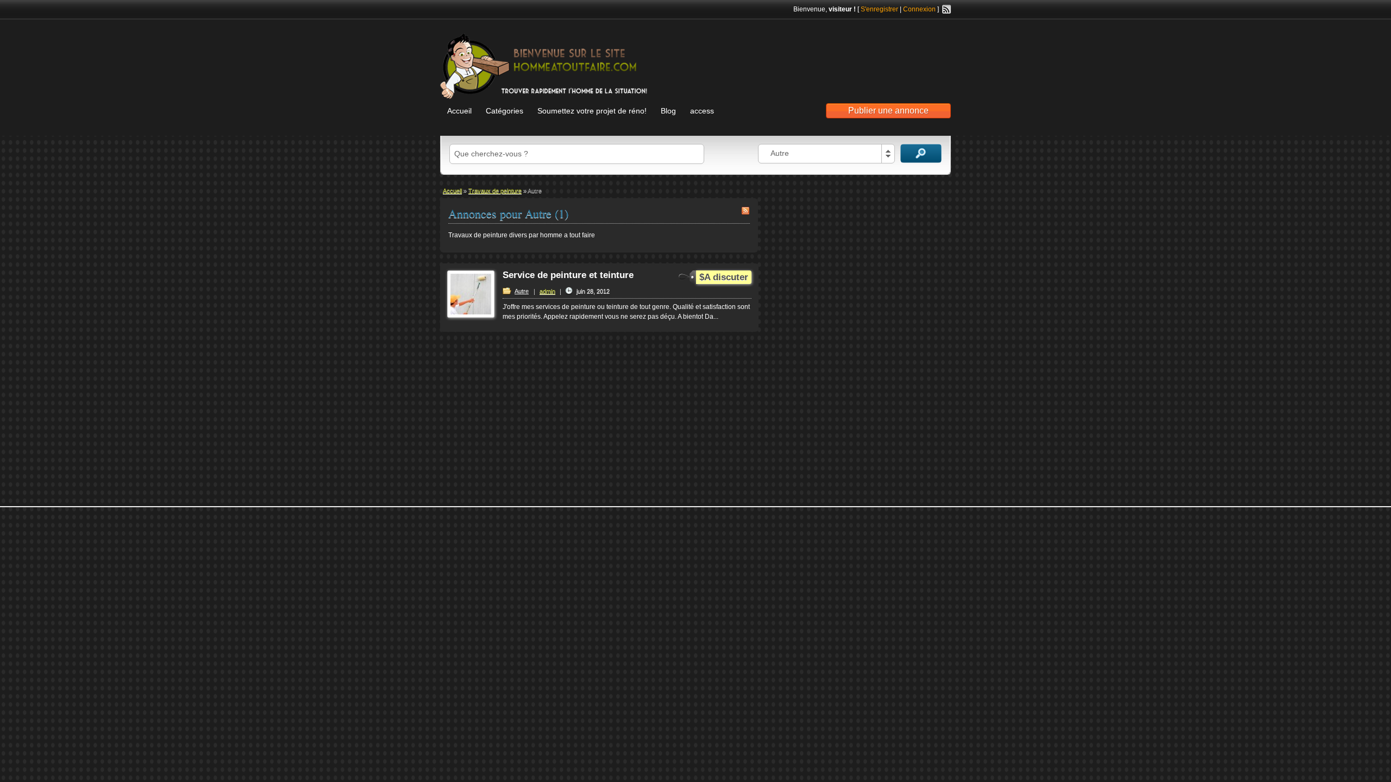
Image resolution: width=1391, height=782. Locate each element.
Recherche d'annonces (921, 153)
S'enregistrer (879, 9)
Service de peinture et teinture (568, 275)
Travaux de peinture (495, 190)
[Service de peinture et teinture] (470, 315)
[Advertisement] (824, 55)
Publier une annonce (888, 110)
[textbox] (576, 154)
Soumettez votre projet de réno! (592, 110)
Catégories (504, 110)
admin (547, 291)
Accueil (459, 110)
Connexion (919, 9)
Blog (668, 110)
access (702, 110)
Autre (522, 291)
